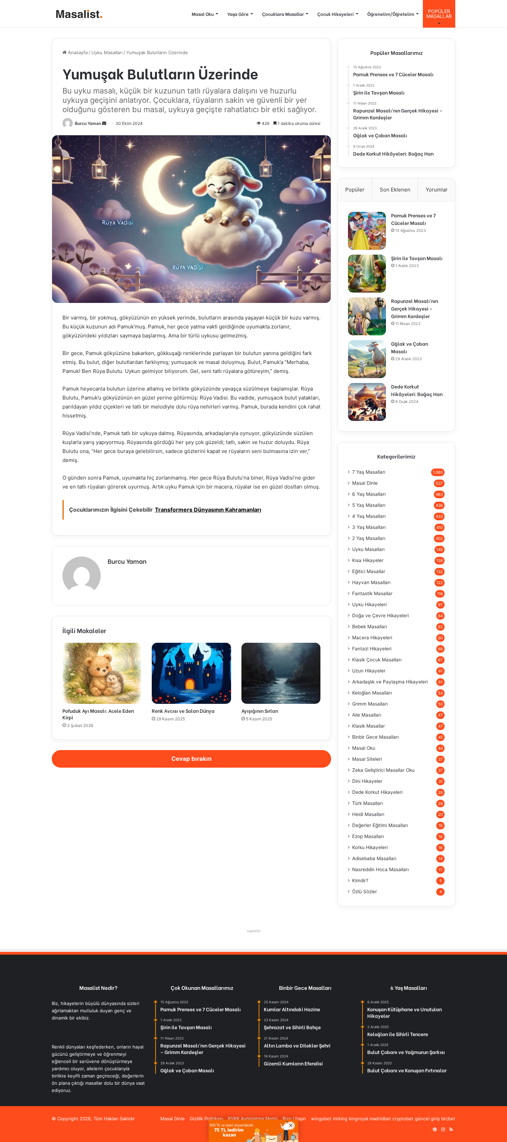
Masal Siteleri (367, 759)
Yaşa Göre (238, 13)
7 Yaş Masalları (368, 472)
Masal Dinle (365, 483)
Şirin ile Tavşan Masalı (417, 258)
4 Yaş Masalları (369, 516)
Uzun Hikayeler (369, 670)
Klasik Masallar (368, 726)
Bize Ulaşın (294, 1118)
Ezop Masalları (368, 836)
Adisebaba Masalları (374, 858)
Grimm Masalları (370, 704)
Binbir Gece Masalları (375, 737)
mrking (340, 1118)
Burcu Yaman (88, 123)
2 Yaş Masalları (368, 538)
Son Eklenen (395, 189)
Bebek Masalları (369, 626)
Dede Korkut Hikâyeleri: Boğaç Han (417, 390)
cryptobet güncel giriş (416, 1118)
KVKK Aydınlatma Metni (253, 1118)
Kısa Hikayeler (368, 560)
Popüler (355, 189)
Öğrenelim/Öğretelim (390, 13)
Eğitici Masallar (368, 571)
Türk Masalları (367, 803)
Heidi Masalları (368, 814)
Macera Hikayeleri (372, 637)
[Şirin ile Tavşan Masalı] (367, 274)
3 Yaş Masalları (369, 527)
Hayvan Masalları (371, 582)
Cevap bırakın (191, 758)
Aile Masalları (366, 715)
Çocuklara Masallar (283, 13)
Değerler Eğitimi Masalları (380, 825)
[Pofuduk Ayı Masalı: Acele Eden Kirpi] (101, 673)
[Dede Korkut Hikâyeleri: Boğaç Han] (367, 402)
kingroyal (358, 1118)
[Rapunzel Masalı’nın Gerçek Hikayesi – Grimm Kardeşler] (367, 316)
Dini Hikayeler (367, 781)
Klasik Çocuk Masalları (376, 659)
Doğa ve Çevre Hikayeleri (380, 615)
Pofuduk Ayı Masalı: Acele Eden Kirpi (98, 714)
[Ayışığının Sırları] (280, 673)
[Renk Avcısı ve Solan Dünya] (191, 673)
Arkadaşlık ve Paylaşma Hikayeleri (390, 682)
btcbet (448, 1118)
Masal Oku (203, 13)
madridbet (380, 1118)
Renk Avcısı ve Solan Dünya (183, 710)
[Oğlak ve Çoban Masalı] (367, 359)
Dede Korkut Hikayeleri (377, 792)
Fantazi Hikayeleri (371, 648)
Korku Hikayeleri (370, 847)
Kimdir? (360, 880)
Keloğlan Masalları (372, 693)
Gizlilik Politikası (206, 1118)
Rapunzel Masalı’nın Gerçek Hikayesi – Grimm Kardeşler (414, 308)
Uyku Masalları (106, 52)
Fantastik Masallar (372, 593)
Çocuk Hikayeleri (335, 13)
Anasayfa (77, 52)
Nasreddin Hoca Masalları (380, 869)
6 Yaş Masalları (369, 494)
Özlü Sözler (364, 891)
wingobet (321, 1118)
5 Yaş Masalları (368, 505)
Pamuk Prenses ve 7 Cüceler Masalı (413, 218)
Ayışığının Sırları (259, 710)
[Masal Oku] (77, 14)
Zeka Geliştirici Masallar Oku (383, 770)
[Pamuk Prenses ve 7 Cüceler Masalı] (367, 231)
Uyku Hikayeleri (369, 604)
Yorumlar (437, 189)
